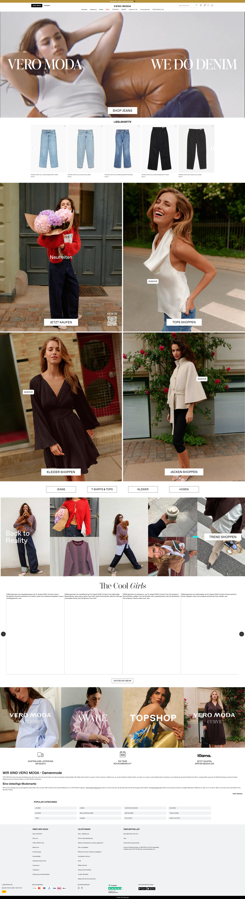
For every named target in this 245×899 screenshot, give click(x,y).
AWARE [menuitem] (123, 9)
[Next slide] (212, 148)
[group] (49, 152)
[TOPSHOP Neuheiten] (153, 717)
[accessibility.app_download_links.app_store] (151, 890)
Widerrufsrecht (82, 865)
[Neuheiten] (61, 257)
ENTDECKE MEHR (122, 681)
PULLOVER (128, 818)
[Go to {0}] (122, 65)
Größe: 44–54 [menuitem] (133, 9)
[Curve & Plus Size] (214, 717)
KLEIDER (38, 813)
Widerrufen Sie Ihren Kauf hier (87, 879)
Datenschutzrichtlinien (84, 870)
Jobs (124, 838)
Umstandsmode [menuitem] (145, 9)
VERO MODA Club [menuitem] (158, 9)
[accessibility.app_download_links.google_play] (142, 890)
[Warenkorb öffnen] (212, 5)
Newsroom (36, 847)
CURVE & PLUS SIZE (131, 808)
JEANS (82, 808)
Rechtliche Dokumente (39, 861)
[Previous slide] (32, 148)
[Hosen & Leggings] (184, 489)
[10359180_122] (184, 370)
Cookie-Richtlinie (83, 874)
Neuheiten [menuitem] (84, 9)
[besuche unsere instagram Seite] (82, 888)
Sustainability (36, 856)
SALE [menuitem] (107, 9)
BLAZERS (173, 808)
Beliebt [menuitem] (101, 9)
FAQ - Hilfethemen (83, 834)
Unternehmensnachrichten (131, 843)
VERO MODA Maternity (93, 787)
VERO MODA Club (38, 843)
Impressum (36, 865)
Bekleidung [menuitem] (93, 9)
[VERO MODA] (122, 6)
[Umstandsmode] (30, 717)
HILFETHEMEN (84, 829)
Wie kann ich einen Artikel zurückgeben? (90, 852)
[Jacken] (184, 444)
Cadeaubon (36, 870)
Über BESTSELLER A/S (130, 834)
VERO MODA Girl (156, 787)
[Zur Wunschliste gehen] (208, 6)
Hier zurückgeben (83, 847)
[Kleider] (61, 444)
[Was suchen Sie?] (196, 5)
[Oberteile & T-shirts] (184, 294)
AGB (79, 861)
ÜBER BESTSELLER (131, 829)
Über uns (35, 838)
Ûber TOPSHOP (37, 834)
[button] (49, 149)
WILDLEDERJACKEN (86, 813)
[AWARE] (91, 717)
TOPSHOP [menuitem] (115, 9)
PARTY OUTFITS (175, 818)
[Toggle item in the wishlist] (64, 126)
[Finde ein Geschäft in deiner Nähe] (201, 6)
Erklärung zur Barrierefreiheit (41, 874)
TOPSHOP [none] (47, 5)
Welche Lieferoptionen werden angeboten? (90, 843)
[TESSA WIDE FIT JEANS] (122, 536)
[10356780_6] (184, 220)
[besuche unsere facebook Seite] (79, 888)
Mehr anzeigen (237, 793)
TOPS (37, 818)
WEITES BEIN (129, 813)
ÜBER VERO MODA (40, 829)
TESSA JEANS (174, 813)
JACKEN (37, 808)
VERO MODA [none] (37, 5)
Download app (37, 852)
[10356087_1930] (61, 370)
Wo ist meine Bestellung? (85, 838)
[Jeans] (61, 489)
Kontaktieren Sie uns (84, 856)
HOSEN (82, 818)
